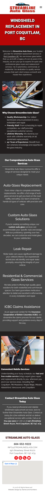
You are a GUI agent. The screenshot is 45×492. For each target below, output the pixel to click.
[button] (41, 7)
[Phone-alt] (25, 458)
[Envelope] (29, 458)
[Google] (20, 458)
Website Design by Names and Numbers (22, 489)
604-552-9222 (22, 444)
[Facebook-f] (16, 458)
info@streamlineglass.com (22, 447)
